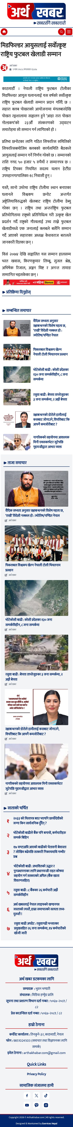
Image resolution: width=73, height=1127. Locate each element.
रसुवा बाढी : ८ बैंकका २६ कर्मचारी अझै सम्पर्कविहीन (36, 892)
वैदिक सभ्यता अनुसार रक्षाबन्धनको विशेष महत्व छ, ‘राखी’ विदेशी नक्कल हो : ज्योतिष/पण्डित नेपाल (49, 328)
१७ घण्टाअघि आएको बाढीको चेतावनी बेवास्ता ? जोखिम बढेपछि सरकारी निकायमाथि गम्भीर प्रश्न (39, 852)
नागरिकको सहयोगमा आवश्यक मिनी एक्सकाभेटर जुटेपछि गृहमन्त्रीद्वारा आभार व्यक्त (51, 442)
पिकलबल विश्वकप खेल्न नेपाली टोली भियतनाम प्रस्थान (50, 352)
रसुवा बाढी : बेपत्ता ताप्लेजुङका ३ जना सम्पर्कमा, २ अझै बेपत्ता (51, 397)
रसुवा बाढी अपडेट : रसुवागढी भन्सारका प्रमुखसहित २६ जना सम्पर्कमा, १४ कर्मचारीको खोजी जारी (40, 928)
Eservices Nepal (49, 1123)
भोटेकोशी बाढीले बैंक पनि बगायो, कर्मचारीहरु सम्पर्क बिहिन (39, 835)
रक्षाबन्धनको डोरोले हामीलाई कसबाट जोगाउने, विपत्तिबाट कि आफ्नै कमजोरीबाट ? (51, 419)
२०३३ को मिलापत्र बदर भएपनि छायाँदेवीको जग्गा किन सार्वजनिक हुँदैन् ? (38, 821)
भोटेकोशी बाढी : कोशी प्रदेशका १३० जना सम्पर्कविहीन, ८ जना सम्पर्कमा (51, 374)
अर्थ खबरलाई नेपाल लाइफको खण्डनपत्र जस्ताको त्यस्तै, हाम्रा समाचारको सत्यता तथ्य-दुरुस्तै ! (39, 909)
